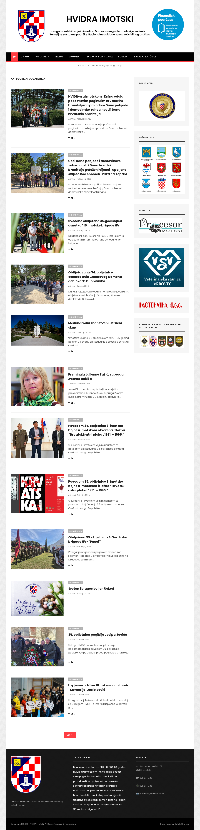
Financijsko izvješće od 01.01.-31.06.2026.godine (99, 767)
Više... (70, 735)
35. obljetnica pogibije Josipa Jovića (97, 634)
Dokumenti (74, 56)
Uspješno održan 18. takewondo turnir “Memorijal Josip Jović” (98, 687)
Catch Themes (182, 824)
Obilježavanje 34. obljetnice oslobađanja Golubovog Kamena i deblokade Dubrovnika (95, 276)
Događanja (75, 90)
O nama (25, 56)
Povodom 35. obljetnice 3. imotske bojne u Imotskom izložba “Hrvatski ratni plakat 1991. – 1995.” (96, 485)
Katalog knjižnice (145, 56)
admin (71, 119)
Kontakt (123, 56)
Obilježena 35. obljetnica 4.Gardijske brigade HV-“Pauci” (97, 539)
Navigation (70, 824)
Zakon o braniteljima (100, 56)
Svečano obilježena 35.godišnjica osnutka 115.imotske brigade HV (95, 223)
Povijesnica (42, 56)
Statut (59, 56)
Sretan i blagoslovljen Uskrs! (91, 588)
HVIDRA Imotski (36, 824)
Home (81, 65)
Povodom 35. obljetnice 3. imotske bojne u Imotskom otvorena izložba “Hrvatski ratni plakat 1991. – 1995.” (96, 430)
